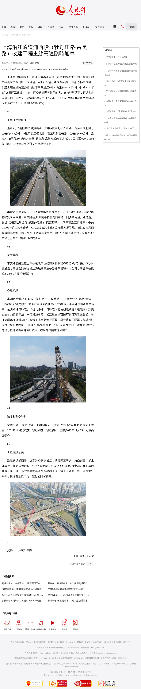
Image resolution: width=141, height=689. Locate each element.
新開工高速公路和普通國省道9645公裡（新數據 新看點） (29, 595)
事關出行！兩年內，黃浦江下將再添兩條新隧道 (25, 600)
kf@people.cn (45, 653)
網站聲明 (98, 642)
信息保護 (117, 642)
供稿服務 (79, 642)
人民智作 (75, 629)
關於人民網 (31, 642)
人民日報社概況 (17, 642)
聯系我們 (127, 642)
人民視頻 (52, 629)
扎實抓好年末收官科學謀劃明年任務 (121, 64)
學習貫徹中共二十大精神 (116, 57)
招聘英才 (51, 642)
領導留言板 (41, 629)
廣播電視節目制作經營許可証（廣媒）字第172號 (106, 658)
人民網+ (18, 629)
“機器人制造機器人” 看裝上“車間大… (122, 128)
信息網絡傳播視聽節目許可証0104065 (21, 664)
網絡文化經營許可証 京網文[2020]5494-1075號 (58, 664)
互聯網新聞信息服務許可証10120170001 (31, 658)
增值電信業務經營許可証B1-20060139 (67, 658)
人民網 (5, 35)
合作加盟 (70, 642)
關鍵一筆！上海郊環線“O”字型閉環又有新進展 (24, 583)
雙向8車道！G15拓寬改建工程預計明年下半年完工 (72, 595)
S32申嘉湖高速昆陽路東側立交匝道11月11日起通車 (72, 589)
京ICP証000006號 (117, 664)
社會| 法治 (26, 35)
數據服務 (89, 642)
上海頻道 (15, 35)
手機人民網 (30, 629)
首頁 (4, 27)
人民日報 (7, 629)
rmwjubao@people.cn (107, 653)
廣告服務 (60, 642)
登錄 (133, 27)
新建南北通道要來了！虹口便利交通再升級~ (69, 583)
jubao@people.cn (97, 648)
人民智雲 (64, 629)
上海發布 (34, 63)
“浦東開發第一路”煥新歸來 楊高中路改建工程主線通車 (28, 589)
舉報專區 (73, 27)
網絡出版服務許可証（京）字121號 (94, 664)
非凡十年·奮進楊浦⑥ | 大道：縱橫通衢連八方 (70, 600)
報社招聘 (41, 642)
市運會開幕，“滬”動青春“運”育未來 (121, 111)
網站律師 (108, 642)
